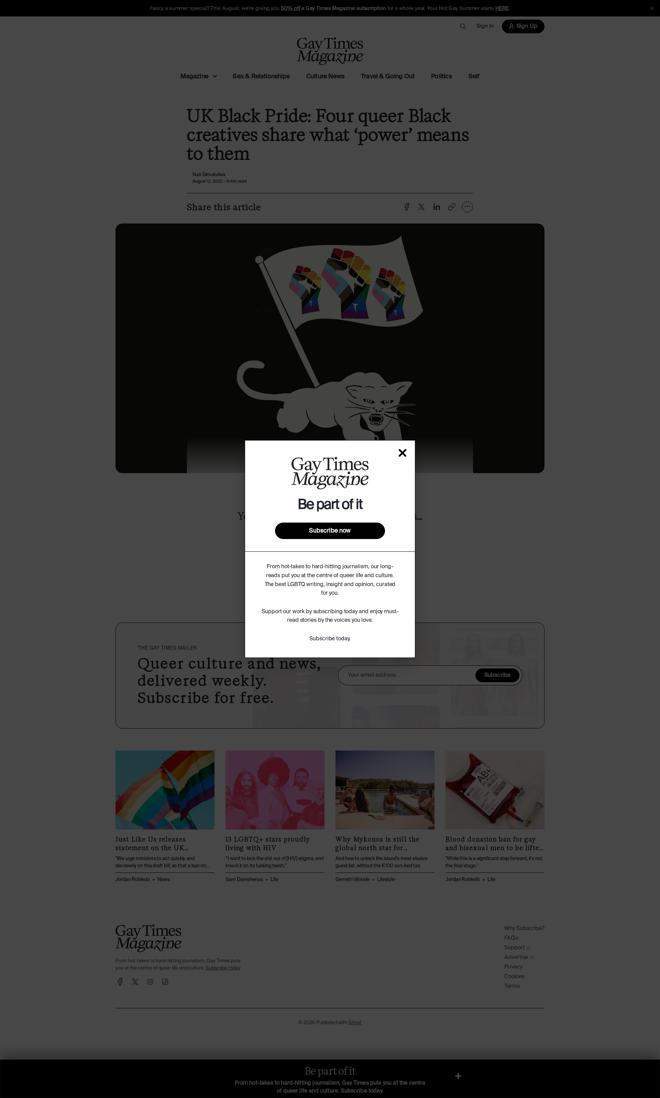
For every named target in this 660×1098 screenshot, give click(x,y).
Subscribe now (330, 531)
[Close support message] (402, 453)
